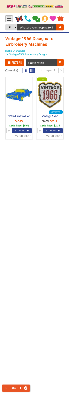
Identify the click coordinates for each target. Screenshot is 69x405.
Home (8, 50)
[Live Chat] (36, 18)
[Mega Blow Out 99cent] (34, 7)
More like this (22, 135)
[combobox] (36, 27)
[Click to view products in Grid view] (32, 70)
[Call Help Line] (27, 18)
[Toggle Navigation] (9, 18)
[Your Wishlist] (53, 18)
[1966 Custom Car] (19, 95)
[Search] (60, 27)
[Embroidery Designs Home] (19, 18)
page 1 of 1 (51, 70)
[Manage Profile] (45, 18)
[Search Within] (60, 62)
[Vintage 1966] (50, 95)
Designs (20, 50)
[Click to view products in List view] (25, 70)
